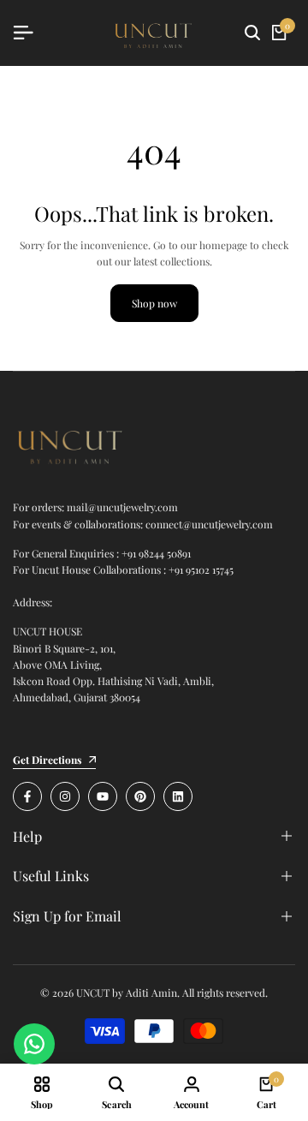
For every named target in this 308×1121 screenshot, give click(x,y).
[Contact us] (34, 1043)
